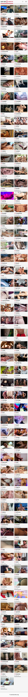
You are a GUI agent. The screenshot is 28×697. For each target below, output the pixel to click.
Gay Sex (7, 1)
